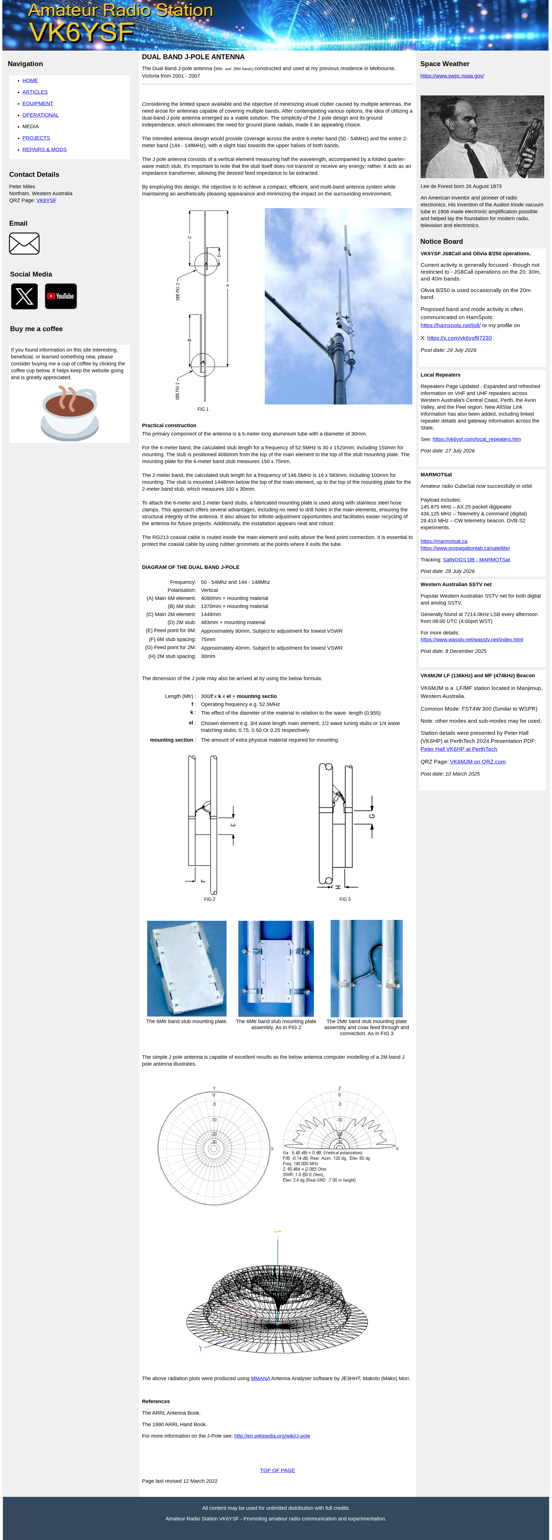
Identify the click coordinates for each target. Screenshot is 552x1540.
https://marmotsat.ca (444, 541)
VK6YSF (46, 200)
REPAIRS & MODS (44, 149)
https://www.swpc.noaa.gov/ (452, 76)
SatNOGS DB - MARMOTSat (476, 560)
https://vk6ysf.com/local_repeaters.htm (477, 439)
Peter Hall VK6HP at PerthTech (459, 749)
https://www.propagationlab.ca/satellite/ (465, 548)
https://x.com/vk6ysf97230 (459, 338)
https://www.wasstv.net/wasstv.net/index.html (472, 640)
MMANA (260, 1378)
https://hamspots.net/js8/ (451, 325)
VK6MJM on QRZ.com (478, 762)
